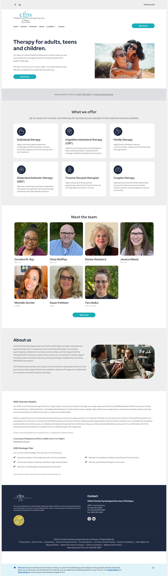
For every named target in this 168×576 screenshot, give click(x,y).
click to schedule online (103, 94)
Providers (33, 26)
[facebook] (15, 5)
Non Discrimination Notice (104, 542)
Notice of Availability (125, 542)
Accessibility (49, 542)
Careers (61, 26)
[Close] (153, 567)
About (41, 26)
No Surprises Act (85, 542)
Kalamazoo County (21, 441)
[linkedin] (20, 5)
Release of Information (113, 545)
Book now (143, 25)
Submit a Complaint (94, 545)
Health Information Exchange (72, 545)
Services (23, 26)
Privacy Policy (112, 570)
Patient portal (149, 4)
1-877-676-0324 (84, 94)
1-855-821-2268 (94, 547)
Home (15, 26)
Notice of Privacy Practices (66, 542)
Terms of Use (23, 572)
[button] (51, 26)
